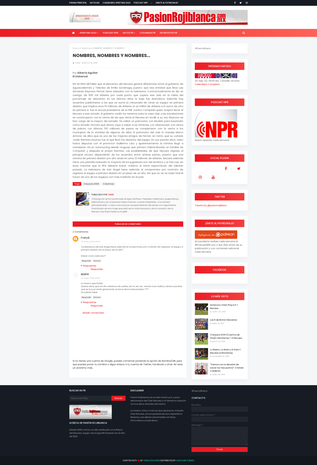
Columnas (85, 48)
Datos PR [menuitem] (128, 32)
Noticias (94, 2)
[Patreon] (200, 168)
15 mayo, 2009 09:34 (90, 241)
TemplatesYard (151, 460)
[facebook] (235, 3)
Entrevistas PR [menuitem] (168, 32)
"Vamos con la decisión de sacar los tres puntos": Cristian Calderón (227, 367)
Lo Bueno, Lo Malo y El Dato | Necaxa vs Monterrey (225, 351)
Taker (77, 62)
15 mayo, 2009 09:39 (90, 278)
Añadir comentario (93, 312)
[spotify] (213, 168)
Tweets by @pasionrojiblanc (211, 205)
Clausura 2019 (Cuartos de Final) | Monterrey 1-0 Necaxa (226, 336)
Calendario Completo (207, 84)
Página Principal (78, 2)
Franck (85, 237)
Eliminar (97, 261)
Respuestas (89, 265)
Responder (86, 261)
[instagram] (246, 3)
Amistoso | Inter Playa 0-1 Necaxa (224, 306)
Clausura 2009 (91, 183)
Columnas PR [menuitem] (147, 32)
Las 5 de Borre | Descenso (223, 319)
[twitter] (240, 3)
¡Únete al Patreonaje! (167, 2)
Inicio (75, 48)
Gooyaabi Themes (185, 460)
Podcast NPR (141, 2)
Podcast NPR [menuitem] (110, 32)
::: (151, 2)
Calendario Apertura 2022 (116, 2)
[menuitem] (73, 33)
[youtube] (213, 177)
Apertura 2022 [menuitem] (88, 32)
